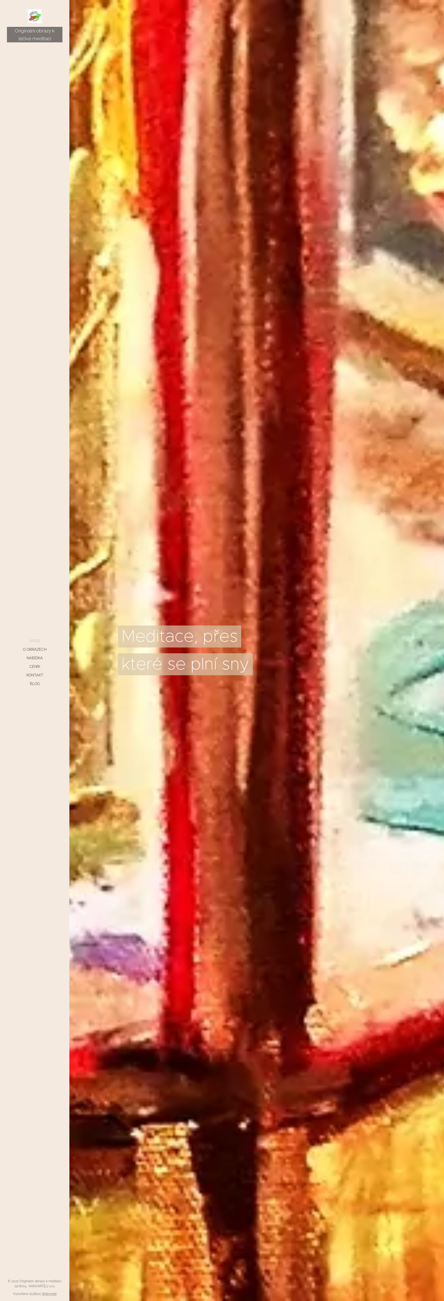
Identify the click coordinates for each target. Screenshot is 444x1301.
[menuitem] (34, 641)
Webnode (49, 1294)
